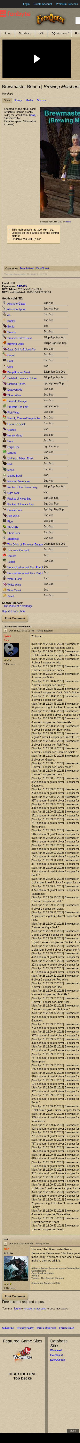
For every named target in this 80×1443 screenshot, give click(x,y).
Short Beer (13, 533)
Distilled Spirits (16, 383)
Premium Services (67, 4)
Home (7, 33)
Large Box (13, 447)
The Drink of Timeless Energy (25, 544)
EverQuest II (57, 1359)
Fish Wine (13, 412)
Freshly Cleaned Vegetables (24, 418)
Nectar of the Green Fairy (22, 487)
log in (17, 1308)
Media (29, 100)
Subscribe (8, 1328)
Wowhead (56, 1350)
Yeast (10, 596)
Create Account (43, 4)
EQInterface (59, 33)
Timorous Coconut (18, 550)
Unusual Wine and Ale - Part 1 (25, 567)
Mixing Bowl (14, 475)
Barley (11, 320)
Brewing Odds (15, 343)
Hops (10, 441)
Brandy (11, 332)
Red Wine (13, 515)
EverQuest (42, 268)
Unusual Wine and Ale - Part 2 (25, 573)
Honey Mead (14, 435)
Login (26, 4)
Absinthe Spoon (16, 309)
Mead (10, 470)
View (7, 100)
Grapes (11, 429)
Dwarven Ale (14, 389)
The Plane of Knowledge (18, 606)
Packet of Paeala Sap (20, 504)
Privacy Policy (25, 1328)
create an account (35, 1308)
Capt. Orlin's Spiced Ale (21, 349)
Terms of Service (46, 1328)
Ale (9, 315)
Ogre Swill (13, 492)
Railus (68, 222)
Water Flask (14, 578)
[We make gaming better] (13, 4)
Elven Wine (14, 395)
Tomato (11, 556)
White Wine (14, 584)
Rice (10, 521)
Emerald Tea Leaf (17, 406)
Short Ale (12, 527)
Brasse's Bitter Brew (19, 338)
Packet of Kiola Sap (19, 498)
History (18, 100)
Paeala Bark (14, 510)
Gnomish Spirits (16, 424)
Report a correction (13, 611)
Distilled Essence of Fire (22, 378)
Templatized (27, 268)
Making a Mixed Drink (20, 458)
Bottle (10, 326)
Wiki (41, 33)
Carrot (11, 355)
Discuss (41, 100)
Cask (10, 361)
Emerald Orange (17, 401)
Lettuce (11, 452)
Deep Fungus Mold (18, 372)
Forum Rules (66, 1328)
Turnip (11, 561)
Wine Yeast (14, 590)
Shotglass (13, 538)
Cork (10, 366)
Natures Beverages (18, 481)
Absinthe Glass (16, 303)
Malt (10, 464)
